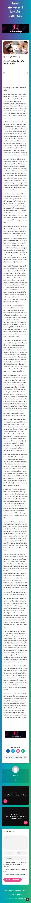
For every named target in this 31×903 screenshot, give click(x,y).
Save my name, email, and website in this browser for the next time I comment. (15, 864)
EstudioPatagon (21, 898)
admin (15, 776)
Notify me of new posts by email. (15, 874)
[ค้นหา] (28, 10)
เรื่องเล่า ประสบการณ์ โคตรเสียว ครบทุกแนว (15, 9)
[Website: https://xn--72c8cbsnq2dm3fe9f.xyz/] (15, 779)
